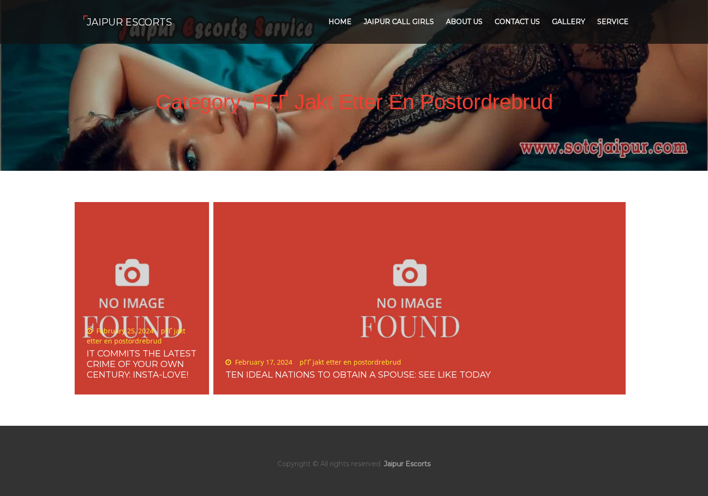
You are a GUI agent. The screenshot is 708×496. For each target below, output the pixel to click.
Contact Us (517, 21)
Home (340, 21)
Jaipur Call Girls (399, 21)
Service (613, 21)
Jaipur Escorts (129, 22)
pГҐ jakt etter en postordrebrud (350, 362)
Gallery (568, 21)
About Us (464, 21)
